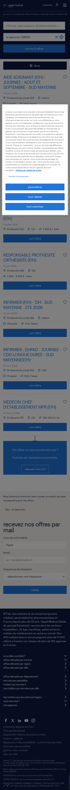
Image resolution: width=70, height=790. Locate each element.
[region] (35, 159)
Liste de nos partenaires (18, 176)
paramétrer (35, 186)
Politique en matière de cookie (28, 170)
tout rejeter (35, 196)
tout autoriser (35, 206)
